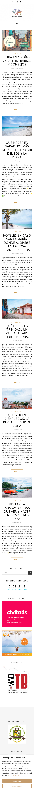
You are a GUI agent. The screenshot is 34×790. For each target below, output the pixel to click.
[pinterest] (20, 2)
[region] (17, 772)
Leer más (17, 110)
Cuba (21, 53)
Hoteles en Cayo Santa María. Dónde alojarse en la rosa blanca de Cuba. (17, 242)
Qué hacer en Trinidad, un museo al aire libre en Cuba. (17, 331)
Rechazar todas (17, 786)
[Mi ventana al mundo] (17, 12)
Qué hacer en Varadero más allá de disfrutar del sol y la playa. (17, 149)
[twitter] (15, 2)
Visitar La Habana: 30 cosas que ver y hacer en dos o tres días (17, 511)
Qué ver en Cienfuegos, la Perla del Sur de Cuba (17, 420)
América (15, 53)
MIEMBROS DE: (17, 751)
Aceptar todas (17, 781)
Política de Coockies (14, 775)
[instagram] (17, 2)
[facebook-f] (12, 2)
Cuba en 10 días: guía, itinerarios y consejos (17, 60)
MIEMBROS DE (17, 662)
